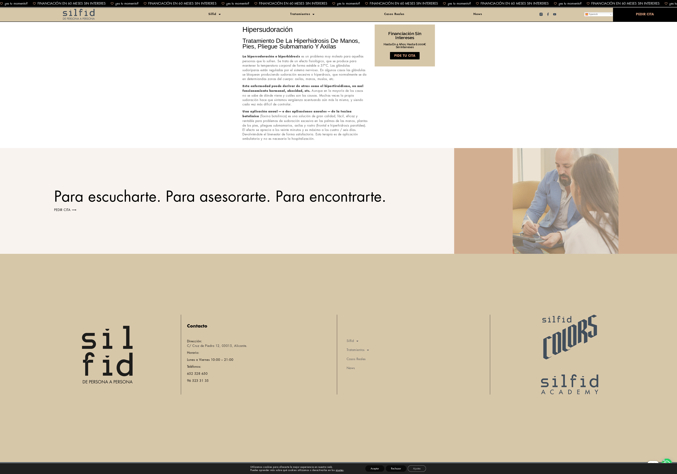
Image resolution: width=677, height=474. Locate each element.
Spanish (593, 14)
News (477, 14)
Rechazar (396, 468)
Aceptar (375, 468)
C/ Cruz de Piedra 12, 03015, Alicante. (217, 345)
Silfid (212, 14)
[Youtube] (554, 14)
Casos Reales (394, 14)
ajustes (340, 470)
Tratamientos (300, 14)
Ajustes (417, 468)
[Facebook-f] (548, 14)
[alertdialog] (338, 3)
